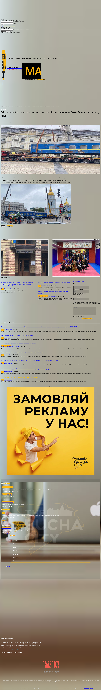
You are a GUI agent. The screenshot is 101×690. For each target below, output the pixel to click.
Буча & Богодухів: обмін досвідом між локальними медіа (54, 282)
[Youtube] (22, 103)
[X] (20, 125)
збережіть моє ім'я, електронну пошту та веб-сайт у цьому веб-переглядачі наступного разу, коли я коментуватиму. (86, 304)
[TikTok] (19, 103)
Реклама (9, 382)
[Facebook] (8, 103)
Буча (2, 289)
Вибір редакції (12, 106)
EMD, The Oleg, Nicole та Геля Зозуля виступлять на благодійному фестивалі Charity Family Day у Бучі (29, 360)
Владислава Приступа (7, 491)
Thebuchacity (4, 106)
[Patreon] (13, 103)
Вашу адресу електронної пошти (21, 29)
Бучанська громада (43, 296)
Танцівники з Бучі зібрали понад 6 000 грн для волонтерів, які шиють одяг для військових (89, 242)
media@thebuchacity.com (14, 649)
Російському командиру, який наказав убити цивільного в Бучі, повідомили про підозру (25, 369)
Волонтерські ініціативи (7, 502)
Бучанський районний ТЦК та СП (9, 496)
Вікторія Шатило (5, 121)
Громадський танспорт (7, 486)
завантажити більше (78, 281)
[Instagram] (11, 103)
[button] (42, 62)
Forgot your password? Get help (8, 26)
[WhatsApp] (25, 125)
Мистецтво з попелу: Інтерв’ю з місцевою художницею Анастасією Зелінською (22, 352)
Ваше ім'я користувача (18, 21)
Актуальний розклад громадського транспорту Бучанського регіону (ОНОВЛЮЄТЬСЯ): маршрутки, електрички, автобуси (27, 489)
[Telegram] (16, 103)
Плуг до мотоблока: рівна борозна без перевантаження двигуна (18, 343)
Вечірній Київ (9, 226)
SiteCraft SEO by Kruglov (88, 688)
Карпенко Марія (8, 289)
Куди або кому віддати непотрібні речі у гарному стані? (13, 504)
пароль (14, 23)
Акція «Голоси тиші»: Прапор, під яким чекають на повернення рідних (20, 377)
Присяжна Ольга (8, 355)
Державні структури (7, 494)
